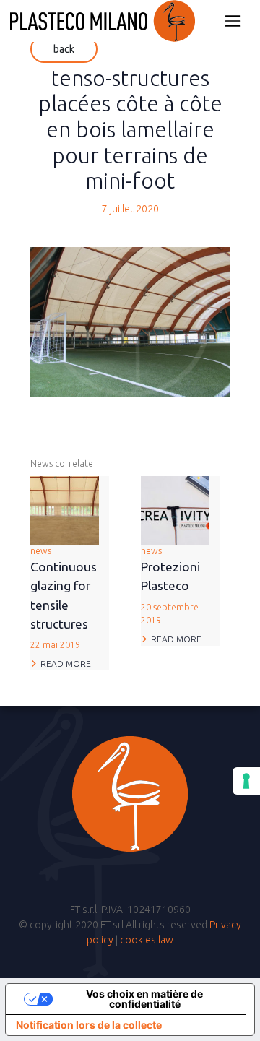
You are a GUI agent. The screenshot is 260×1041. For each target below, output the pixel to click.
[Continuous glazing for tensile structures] (64, 509)
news (63, 597)
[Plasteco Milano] (102, 21)
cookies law (146, 940)
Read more (65, 663)
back (63, 49)
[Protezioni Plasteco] (175, 509)
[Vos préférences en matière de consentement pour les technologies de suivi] (246, 781)
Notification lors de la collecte (89, 1025)
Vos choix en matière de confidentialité (144, 999)
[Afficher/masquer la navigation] (233, 21)
